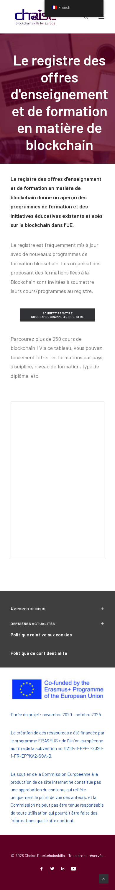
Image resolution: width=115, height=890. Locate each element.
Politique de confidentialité (39, 653)
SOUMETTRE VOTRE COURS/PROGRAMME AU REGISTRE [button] (57, 314)
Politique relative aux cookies (41, 634)
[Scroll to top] (104, 878)
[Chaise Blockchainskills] (36, 17)
